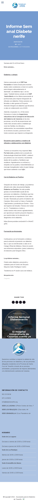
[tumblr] (21, 302)
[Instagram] (20, 493)
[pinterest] (17, 302)
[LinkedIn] (17, 493)
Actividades (24, 47)
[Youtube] (23, 493)
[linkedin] (13, 302)
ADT (19, 44)
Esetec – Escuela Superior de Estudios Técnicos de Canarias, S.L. (19, 206)
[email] (24, 302)
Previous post (19, 313)
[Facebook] (14, 493)
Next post (19, 328)
